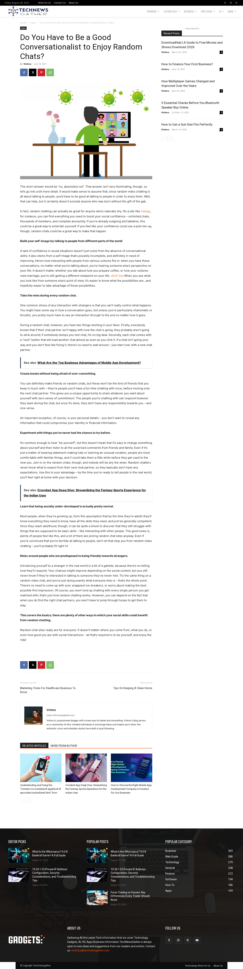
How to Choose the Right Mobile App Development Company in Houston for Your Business (131, 789)
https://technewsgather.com (61, 715)
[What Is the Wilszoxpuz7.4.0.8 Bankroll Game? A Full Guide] (18, 855)
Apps (33, 22)
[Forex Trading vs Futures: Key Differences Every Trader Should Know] (97, 897)
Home (23, 22)
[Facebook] (225, 3)
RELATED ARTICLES (34, 745)
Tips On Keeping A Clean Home (132, 688)
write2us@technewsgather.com (90, 950)
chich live (117, 275)
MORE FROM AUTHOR (64, 745)
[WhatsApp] (50, 72)
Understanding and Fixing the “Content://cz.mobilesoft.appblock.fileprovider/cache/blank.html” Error (40, 789)
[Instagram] (231, 3)
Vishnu (27, 63)
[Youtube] (197, 940)
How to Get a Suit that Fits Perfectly (186, 124)
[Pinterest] (41, 72)
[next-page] (28, 800)
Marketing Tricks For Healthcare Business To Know (48, 690)
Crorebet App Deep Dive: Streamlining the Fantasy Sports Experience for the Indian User (86, 789)
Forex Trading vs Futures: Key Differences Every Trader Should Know (130, 896)
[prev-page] (22, 800)
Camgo (145, 211)
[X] (236, 3)
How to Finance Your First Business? (187, 64)
